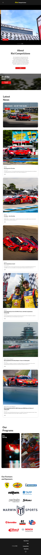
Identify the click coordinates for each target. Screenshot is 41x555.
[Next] (39, 25)
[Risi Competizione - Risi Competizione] (20, 2)
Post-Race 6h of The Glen (9, 168)
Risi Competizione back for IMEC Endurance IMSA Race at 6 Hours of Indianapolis (18, 409)
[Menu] (3, 2)
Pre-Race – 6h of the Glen (9, 216)
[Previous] (2, 25)
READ (5, 174)
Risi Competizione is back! (9, 263)
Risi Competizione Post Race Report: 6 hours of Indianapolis (17, 360)
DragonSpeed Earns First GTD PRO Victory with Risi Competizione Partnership (18, 312)
